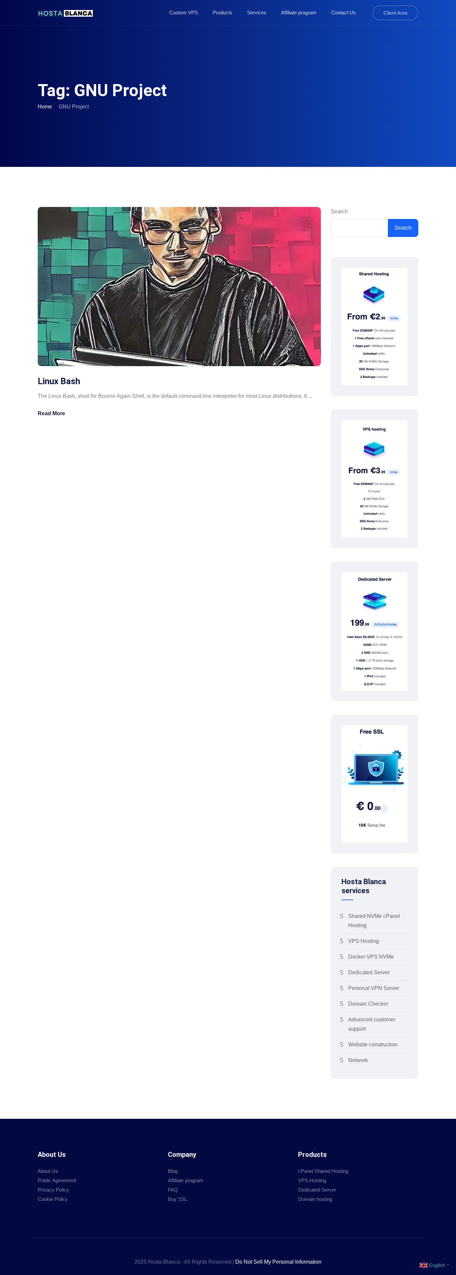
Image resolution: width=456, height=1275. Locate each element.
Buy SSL (177, 1199)
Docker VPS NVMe (371, 957)
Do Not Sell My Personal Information (278, 1262)
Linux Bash (59, 381)
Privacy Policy (53, 1190)
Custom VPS (183, 12)
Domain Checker (368, 1004)
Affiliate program (298, 12)
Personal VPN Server (373, 988)
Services (256, 12)
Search (339, 211)
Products (222, 12)
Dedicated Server (369, 972)
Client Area (395, 13)
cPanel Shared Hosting (323, 1171)
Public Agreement (57, 1180)
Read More (51, 413)
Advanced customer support (371, 1024)
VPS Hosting (363, 941)
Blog (173, 1171)
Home (45, 106)
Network (358, 1060)
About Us (48, 1171)
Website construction (373, 1044)
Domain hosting (315, 1199)
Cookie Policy (53, 1199)
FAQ (173, 1190)
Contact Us (343, 12)
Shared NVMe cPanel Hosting (374, 920)
